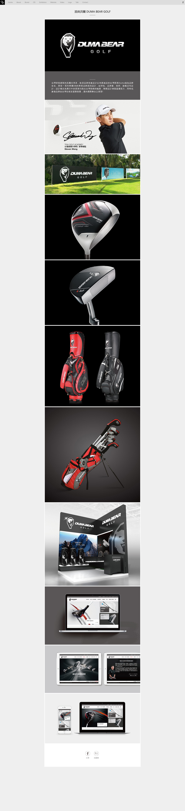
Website (53, 2)
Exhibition (43, 2)
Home (10, 2)
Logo (70, 2)
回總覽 (96, 758)
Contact (85, 2)
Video (62, 2)
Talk (77, 2)
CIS (34, 2)
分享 (87, 758)
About (18, 2)
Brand (27, 2)
